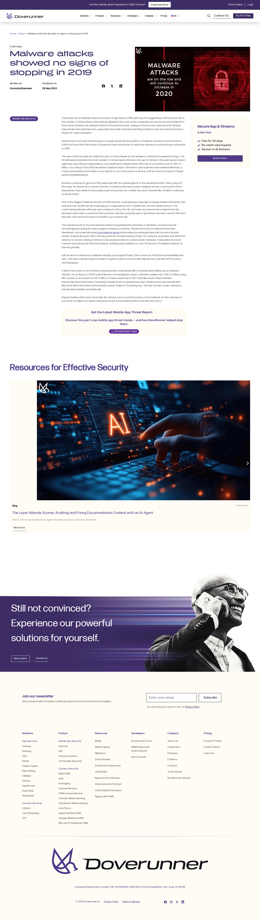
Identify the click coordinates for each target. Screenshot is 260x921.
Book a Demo (236, 4)
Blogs (22, 33)
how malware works (108, 232)
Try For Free (243, 15)
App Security (29, 741)
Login (251, 4)
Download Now (159, 4)
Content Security (32, 803)
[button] (103, 86)
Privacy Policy (111, 901)
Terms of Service (131, 901)
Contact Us (221, 15)
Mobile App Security (24, 118)
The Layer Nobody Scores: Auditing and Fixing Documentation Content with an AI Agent (83, 513)
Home (13, 33)
